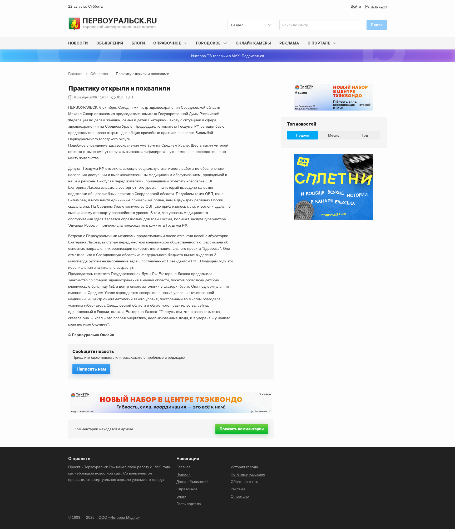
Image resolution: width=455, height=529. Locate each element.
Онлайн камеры (253, 43)
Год (365, 135)
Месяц (333, 135)
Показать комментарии (242, 429)
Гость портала (188, 504)
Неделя (302, 135)
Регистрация (376, 6)
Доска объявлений (192, 482)
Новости (78, 43)
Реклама (289, 43)
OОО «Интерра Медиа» (119, 517)
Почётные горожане (248, 474)
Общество (99, 74)
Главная (75, 74)
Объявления (109, 43)
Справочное (186, 489)
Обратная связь (244, 482)
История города (244, 467)
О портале (240, 496)
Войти (356, 6)
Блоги (138, 43)
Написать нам (91, 369)
